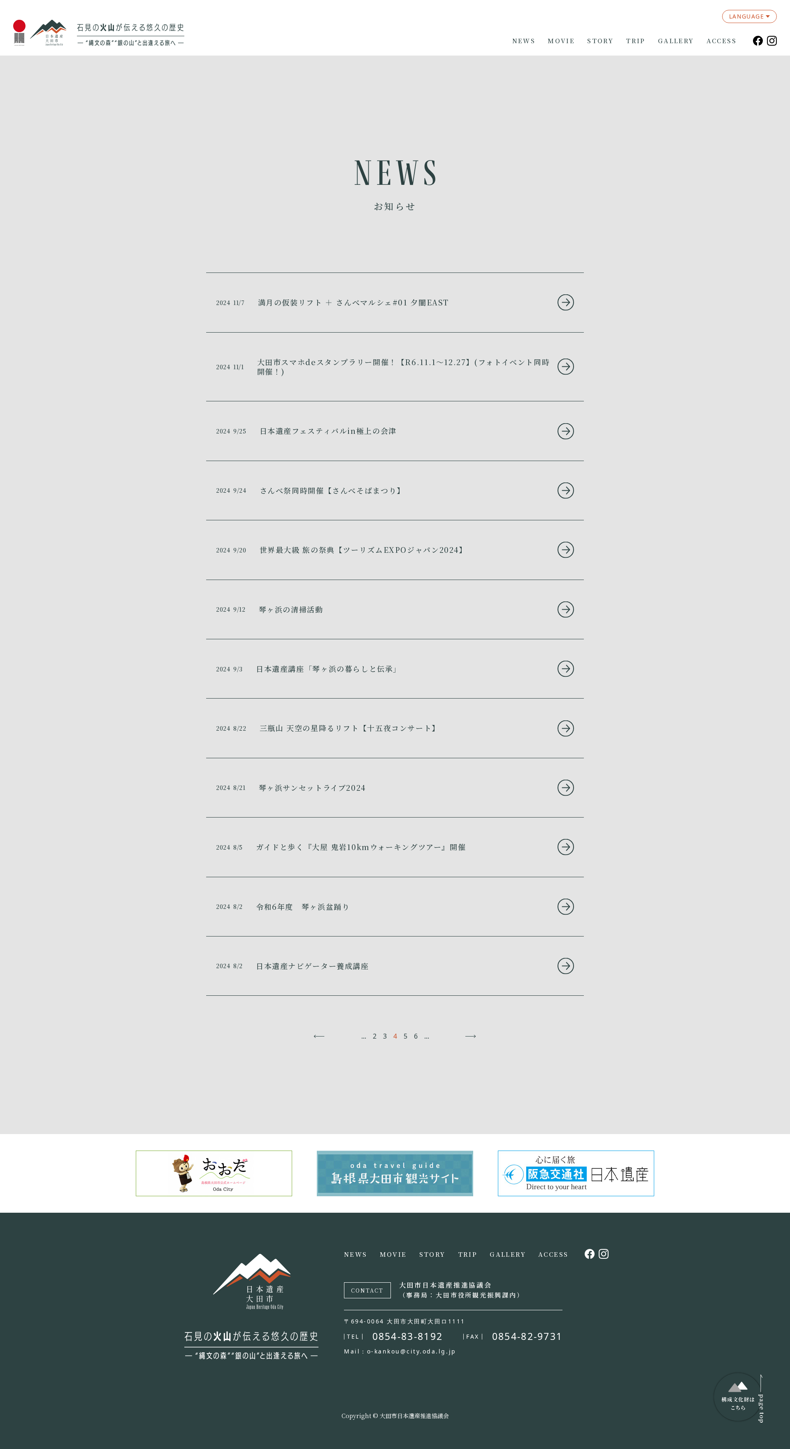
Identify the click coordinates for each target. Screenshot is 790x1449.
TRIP (636, 41)
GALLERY (676, 41)
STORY (600, 41)
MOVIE (561, 41)
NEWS (524, 41)
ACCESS (721, 41)
